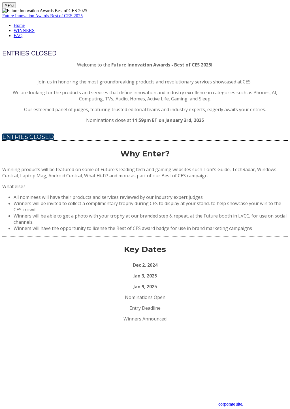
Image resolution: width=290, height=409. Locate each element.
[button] (29, 52)
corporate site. (230, 404)
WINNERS (24, 30)
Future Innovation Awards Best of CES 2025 (42, 15)
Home (19, 25)
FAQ (18, 35)
